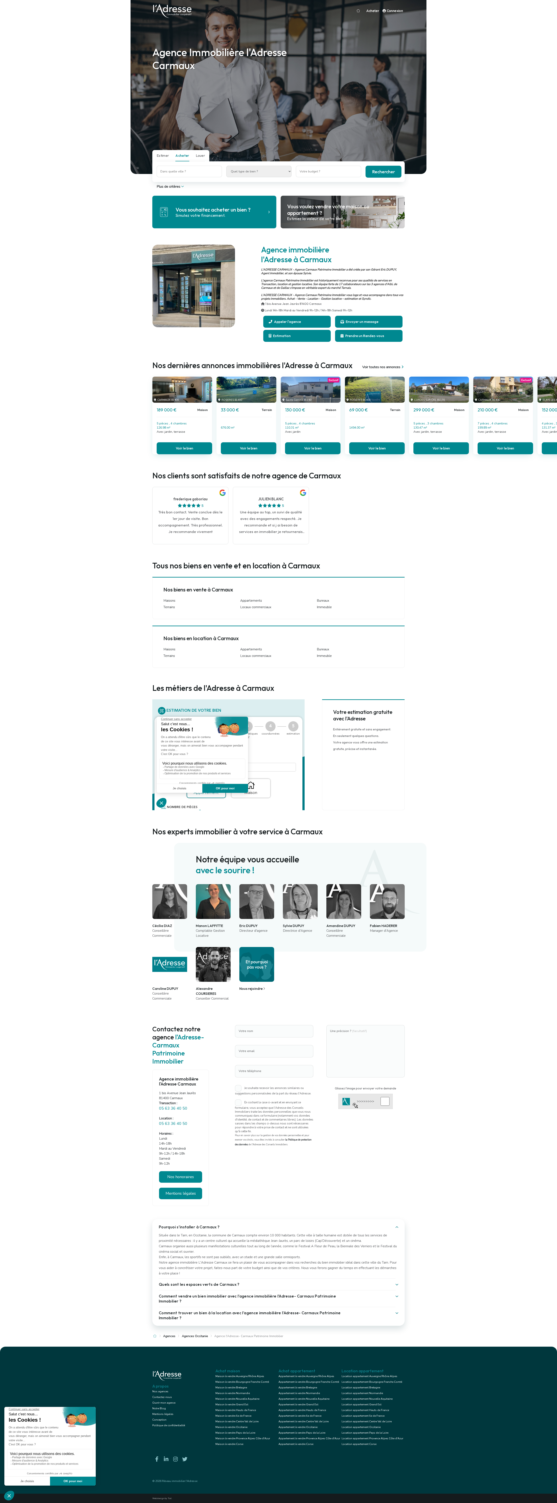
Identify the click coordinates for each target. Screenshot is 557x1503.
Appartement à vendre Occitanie (297, 1427)
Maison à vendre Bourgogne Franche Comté (242, 1382)
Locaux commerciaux (255, 607)
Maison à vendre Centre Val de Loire (236, 1421)
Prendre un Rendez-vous (364, 336)
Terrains (169, 607)
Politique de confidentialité (168, 1425)
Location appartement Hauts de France (365, 1410)
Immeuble (324, 607)
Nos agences (160, 1391)
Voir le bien (184, 448)
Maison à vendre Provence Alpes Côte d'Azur (242, 1438)
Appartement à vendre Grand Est (298, 1404)
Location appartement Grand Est (361, 1404)
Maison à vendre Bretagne (231, 1387)
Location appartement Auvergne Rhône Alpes (369, 1376)
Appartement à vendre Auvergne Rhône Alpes (306, 1376)
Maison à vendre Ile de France (233, 1416)
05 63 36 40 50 (173, 1108)
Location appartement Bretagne (361, 1387)
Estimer (163, 155)
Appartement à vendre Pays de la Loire (301, 1433)
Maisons (169, 600)
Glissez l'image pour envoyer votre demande (365, 1088)
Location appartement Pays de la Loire (365, 1433)
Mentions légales (162, 1414)
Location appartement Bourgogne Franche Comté (372, 1382)
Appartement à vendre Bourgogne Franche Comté (308, 1382)
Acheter (372, 11)
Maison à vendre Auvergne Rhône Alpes (239, 1376)
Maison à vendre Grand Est (231, 1404)
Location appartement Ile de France (363, 1416)
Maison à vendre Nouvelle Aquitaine (237, 1399)
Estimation (281, 336)
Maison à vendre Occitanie (231, 1427)
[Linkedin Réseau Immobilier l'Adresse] (166, 1459)
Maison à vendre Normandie (232, 1393)
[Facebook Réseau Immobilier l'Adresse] (156, 1459)
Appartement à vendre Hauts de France (302, 1410)
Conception (159, 1419)
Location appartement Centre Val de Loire (367, 1421)
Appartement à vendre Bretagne (297, 1387)
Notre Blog (159, 1408)
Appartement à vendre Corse (295, 1444)
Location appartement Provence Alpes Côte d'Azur (372, 1438)
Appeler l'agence (287, 321)
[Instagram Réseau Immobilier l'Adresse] (175, 1459)
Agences (169, 1336)
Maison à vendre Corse (229, 1444)
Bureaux (323, 600)
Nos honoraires (180, 1176)
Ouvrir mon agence (163, 1402)
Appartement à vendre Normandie (299, 1393)
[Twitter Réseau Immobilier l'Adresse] (184, 1459)
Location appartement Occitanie (361, 1427)
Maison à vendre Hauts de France (235, 1410)
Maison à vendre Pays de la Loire (235, 1433)
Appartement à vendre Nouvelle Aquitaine (303, 1399)
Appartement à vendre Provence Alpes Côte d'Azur (309, 1438)
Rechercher (383, 171)
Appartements (251, 600)
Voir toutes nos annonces (381, 367)
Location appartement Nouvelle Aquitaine (367, 1399)
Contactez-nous (162, 1397)
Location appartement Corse (359, 1444)
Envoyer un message (361, 321)
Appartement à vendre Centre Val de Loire (303, 1421)
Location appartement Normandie (362, 1393)
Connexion (394, 11)
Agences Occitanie (195, 1336)
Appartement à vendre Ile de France (299, 1416)
